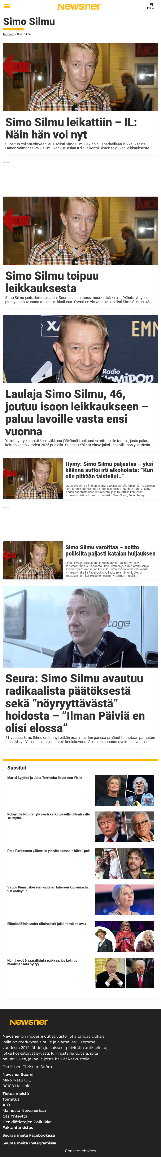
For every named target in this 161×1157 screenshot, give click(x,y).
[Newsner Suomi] (79, 7)
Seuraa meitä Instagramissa (29, 1143)
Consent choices (80, 1151)
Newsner (8, 34)
